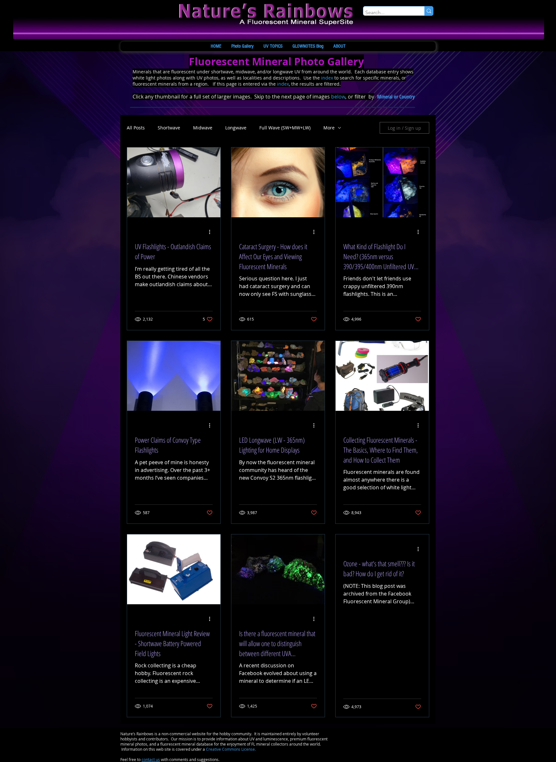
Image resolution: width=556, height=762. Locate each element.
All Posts (136, 128)
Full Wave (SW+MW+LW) (284, 128)
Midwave (202, 128)
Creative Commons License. (231, 749)
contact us (151, 759)
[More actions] (212, 232)
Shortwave (169, 128)
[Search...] (428, 10)
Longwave (235, 128)
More (329, 128)
